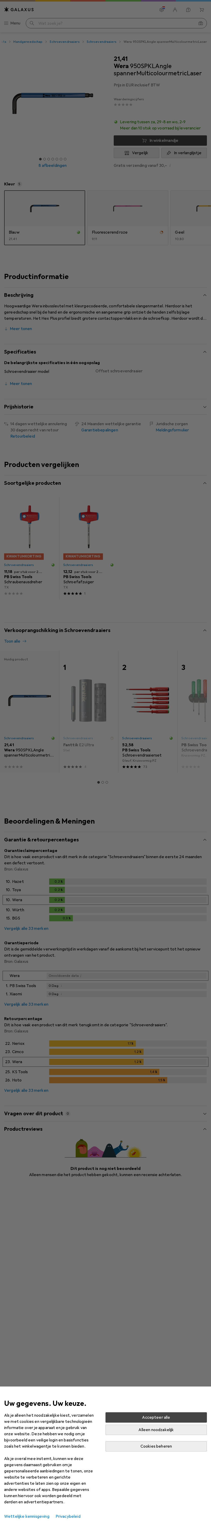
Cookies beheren (156, 1446)
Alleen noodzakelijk (156, 1429)
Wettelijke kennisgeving (26, 1516)
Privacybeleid (68, 1516)
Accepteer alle (156, 1417)
